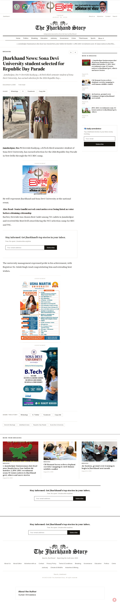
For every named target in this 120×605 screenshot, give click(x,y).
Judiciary (54, 38)
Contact (108, 16)
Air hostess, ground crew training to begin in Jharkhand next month (103, 96)
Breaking (34, 38)
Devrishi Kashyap (9, 425)
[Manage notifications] (114, 600)
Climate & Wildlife (57, 567)
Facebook (31, 91)
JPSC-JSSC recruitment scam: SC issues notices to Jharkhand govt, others (104, 110)
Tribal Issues (83, 38)
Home (18, 38)
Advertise (100, 16)
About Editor (17, 563)
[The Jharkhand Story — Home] (60, 25)
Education (44, 38)
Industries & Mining (71, 567)
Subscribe (50, 248)
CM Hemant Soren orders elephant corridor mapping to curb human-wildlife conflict (103, 82)
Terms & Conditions (65, 563)
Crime (73, 38)
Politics (25, 38)
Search (115, 16)
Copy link (42, 91)
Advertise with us (30, 563)
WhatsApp (14, 91)
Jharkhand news (24, 425)
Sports (93, 38)
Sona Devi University (56, 425)
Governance (64, 38)
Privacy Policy (51, 563)
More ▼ (101, 38)
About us (92, 16)
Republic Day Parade (39, 425)
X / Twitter (35, 415)
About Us (7, 563)
